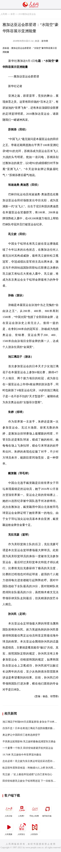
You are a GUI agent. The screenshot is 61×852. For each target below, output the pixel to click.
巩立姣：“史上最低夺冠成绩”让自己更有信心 (27, 774)
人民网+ (21, 816)
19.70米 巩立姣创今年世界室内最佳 (22, 754)
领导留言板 (47, 816)
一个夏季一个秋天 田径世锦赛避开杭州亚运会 (28, 748)
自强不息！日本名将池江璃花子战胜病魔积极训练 (30, 728)
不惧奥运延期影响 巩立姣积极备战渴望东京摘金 (29, 741)
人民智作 (34, 834)
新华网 (44, 41)
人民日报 (8, 816)
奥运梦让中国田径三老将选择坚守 (21, 734)
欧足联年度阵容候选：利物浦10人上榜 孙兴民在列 (30, 767)
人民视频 (8, 834)
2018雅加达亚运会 (27, 14)
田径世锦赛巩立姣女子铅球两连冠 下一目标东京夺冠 (32, 780)
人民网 (3, 14)
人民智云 (21, 834)
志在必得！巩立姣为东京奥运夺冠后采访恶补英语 (30, 761)
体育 (12, 14)
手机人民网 (34, 816)
